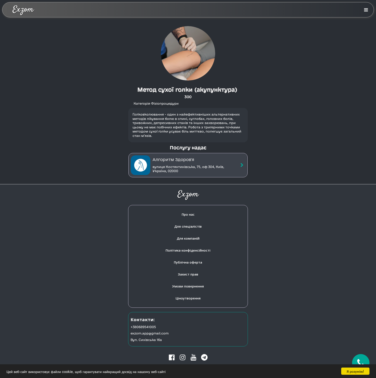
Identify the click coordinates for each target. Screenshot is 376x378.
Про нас (188, 214)
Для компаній (188, 238)
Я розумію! (355, 371)
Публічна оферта (188, 262)
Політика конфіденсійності (188, 250)
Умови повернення (188, 286)
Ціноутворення (188, 298)
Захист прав (188, 274)
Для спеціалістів (188, 226)
